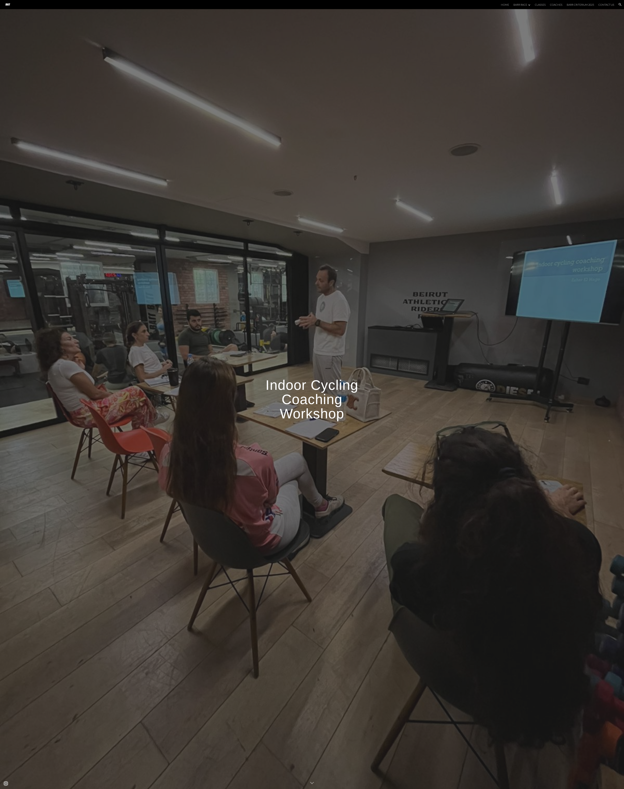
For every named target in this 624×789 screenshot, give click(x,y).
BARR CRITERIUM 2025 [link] (580, 4)
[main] (312, 399)
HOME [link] (505, 4)
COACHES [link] (556, 4)
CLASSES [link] (540, 4)
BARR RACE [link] (520, 4)
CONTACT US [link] (606, 4)
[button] (620, 4)
